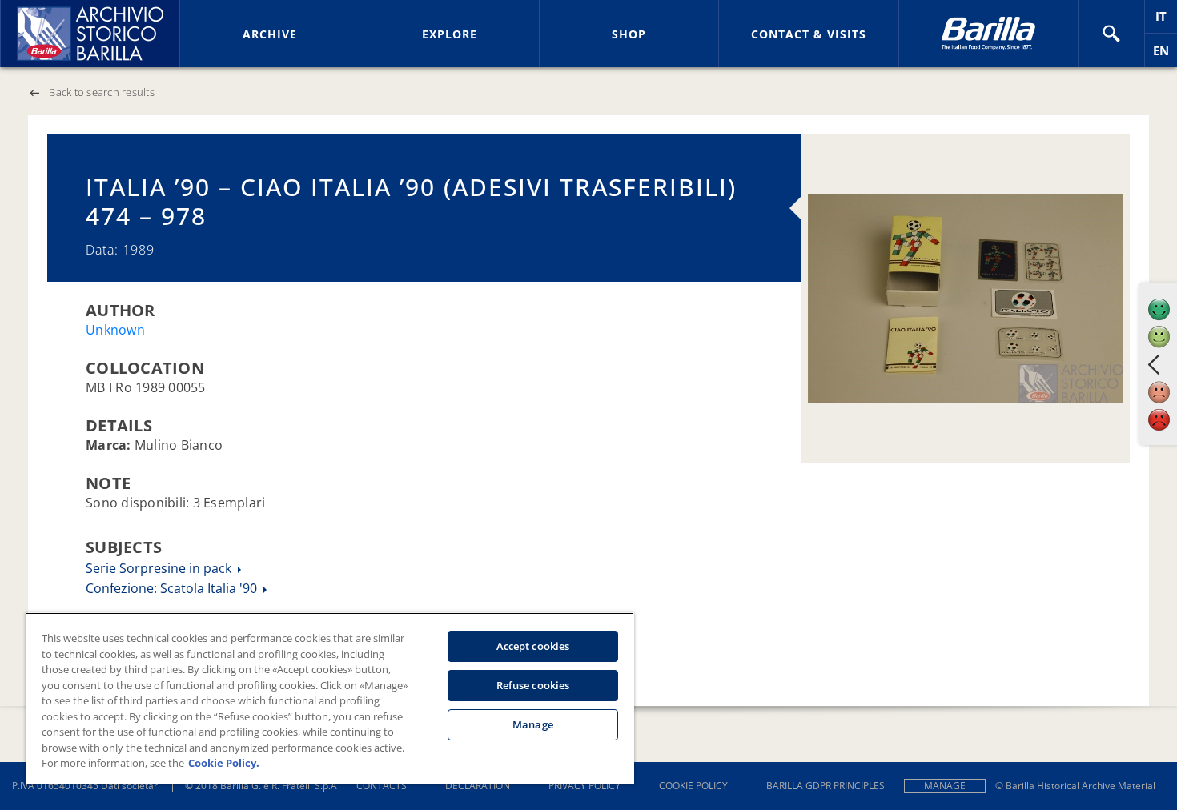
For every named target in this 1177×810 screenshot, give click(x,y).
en (1165, 54)
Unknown (115, 330)
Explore (449, 34)
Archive (270, 34)
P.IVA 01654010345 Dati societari (86, 785)
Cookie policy (693, 785)
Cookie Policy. (223, 763)
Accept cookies (533, 646)
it (1166, 20)
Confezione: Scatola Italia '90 (173, 588)
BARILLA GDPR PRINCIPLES (825, 785)
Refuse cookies (533, 685)
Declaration (477, 785)
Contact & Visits (808, 34)
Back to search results (102, 92)
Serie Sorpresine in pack (160, 568)
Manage (945, 785)
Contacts (381, 785)
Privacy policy (584, 785)
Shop (629, 34)
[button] (1111, 33)
